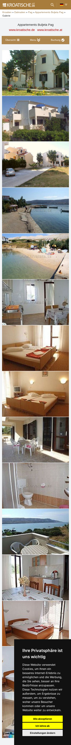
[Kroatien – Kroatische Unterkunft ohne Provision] (18, 4)
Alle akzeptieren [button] (42, 718)
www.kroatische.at (49, 30)
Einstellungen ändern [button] (42, 732)
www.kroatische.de (22, 30)
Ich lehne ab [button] (43, 725)
